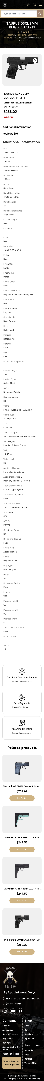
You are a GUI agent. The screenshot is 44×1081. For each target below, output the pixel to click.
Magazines (7, 1038)
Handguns (21, 35)
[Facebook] (20, 1011)
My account (29, 1038)
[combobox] (19, 13)
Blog (26, 1054)
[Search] (40, 13)
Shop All (6, 1026)
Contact (28, 1059)
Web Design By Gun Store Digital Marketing (22, 1079)
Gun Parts (6, 1043)
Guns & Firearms (10, 1034)
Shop (26, 1026)
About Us (28, 1050)
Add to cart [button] (22, 798)
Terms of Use (30, 1063)
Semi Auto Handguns (22, 103)
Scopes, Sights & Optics (10, 1048)
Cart (26, 1030)
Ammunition (7, 1030)
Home (18, 32)
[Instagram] (5, 1011)
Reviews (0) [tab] (10, 133)
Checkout (28, 1034)
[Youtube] (13, 1011)
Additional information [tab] (16, 127)
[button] (40, 5)
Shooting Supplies (10, 1054)
